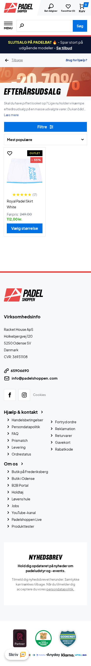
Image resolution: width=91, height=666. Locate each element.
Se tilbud (64, 47)
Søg (80, 26)
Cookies (39, 395)
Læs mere (11, 115)
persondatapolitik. (60, 589)
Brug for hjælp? (76, 60)
